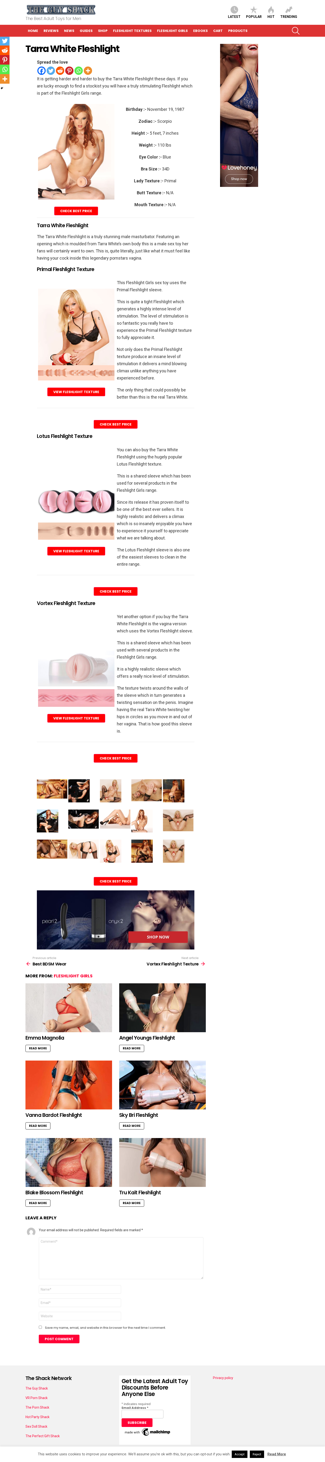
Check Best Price (76, 211)
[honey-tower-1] (239, 186)
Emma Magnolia (44, 1037)
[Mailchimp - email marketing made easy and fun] (148, 1436)
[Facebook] (41, 71)
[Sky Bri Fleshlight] (162, 1085)
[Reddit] (60, 71)
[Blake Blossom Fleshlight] (68, 1162)
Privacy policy (223, 1378)
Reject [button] (257, 1454)
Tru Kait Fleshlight (140, 1192)
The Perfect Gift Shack (42, 1436)
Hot (271, 17)
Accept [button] (240, 1454)
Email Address (135, 1408)
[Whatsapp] (78, 71)
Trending (288, 17)
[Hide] (2, 88)
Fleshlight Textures (132, 30)
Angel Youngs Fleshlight (147, 1037)
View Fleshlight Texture (76, 392)
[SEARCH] (296, 31)
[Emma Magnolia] (68, 1007)
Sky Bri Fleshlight (138, 1115)
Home (33, 30)
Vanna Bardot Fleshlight (53, 1115)
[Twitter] (51, 71)
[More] (88, 71)
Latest (234, 17)
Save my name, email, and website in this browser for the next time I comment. (105, 1328)
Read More (38, 1048)
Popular (254, 17)
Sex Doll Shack (36, 1426)
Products (237, 30)
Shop (103, 30)
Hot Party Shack (37, 1417)
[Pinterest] (69, 71)
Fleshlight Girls (172, 30)
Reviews (51, 30)
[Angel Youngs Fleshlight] (162, 1007)
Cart (218, 30)
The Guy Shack (36, 1388)
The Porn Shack (37, 1407)
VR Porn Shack (36, 1398)
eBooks (200, 30)
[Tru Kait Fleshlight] (162, 1162)
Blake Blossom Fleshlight (54, 1192)
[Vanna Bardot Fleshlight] (68, 1085)
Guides (86, 30)
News (69, 30)
